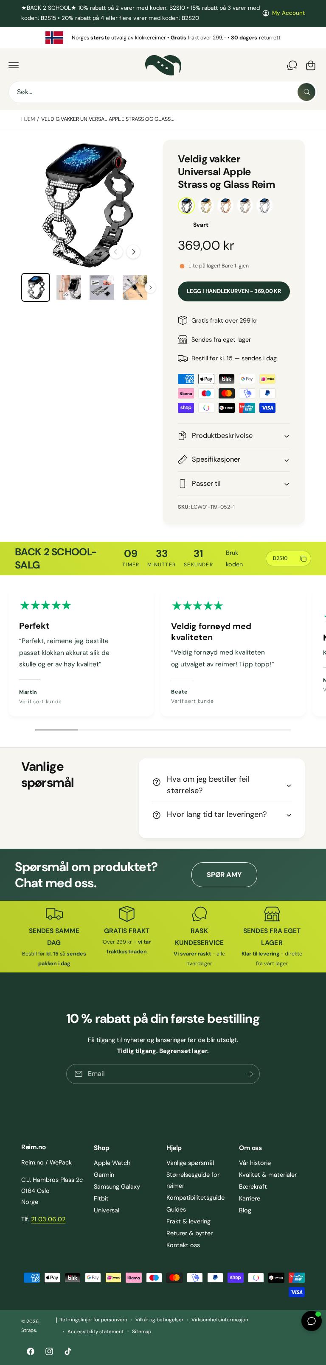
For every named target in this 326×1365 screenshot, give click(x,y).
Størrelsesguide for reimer (192, 1180)
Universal (106, 1210)
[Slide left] (116, 252)
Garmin (104, 1174)
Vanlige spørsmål (190, 1163)
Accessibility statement (95, 1332)
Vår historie (255, 1163)
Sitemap (141, 1332)
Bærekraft (253, 1186)
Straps (28, 1330)
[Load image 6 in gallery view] (68, 287)
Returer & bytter (189, 1233)
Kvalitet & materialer (268, 1174)
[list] (163, 38)
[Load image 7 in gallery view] (101, 287)
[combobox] (163, 92)
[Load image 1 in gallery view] (35, 287)
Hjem (28, 119)
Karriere (249, 1198)
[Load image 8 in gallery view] (135, 287)
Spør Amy (224, 874)
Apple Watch (112, 1163)
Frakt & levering (188, 1221)
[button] (13, 65)
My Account (288, 13)
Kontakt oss (183, 1245)
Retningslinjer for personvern (93, 1320)
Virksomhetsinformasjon (219, 1320)
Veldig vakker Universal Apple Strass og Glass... (107, 119)
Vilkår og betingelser (159, 1320)
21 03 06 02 (48, 1219)
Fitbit (101, 1198)
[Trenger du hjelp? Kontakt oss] (292, 65)
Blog (245, 1210)
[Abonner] (250, 1074)
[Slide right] (133, 252)
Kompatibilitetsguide (195, 1197)
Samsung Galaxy (117, 1186)
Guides (176, 1209)
